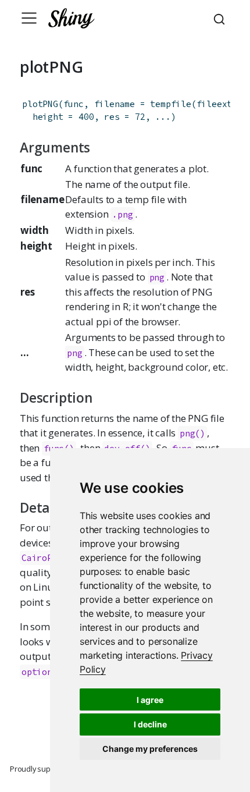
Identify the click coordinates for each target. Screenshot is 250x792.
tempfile (170, 103)
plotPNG (40, 103)
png (157, 277)
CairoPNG (42, 557)
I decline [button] (150, 724)
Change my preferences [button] (150, 749)
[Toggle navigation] (29, 18)
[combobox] (221, 18)
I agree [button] (150, 700)
